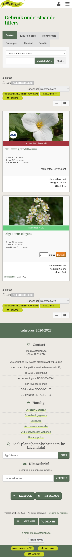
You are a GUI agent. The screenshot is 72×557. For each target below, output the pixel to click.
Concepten (12, 43)
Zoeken (10, 35)
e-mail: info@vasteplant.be (36, 532)
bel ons (49, 521)
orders (14, 98)
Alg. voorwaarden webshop (36, 431)
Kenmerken (49, 35)
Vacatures (36, 420)
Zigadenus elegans (18, 234)
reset (60, 60)
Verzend (61, 478)
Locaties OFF (50, 94)
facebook (24, 495)
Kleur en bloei (28, 35)
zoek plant (44, 60)
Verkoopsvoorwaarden (36, 426)
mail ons (28, 521)
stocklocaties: (10, 277)
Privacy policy (36, 437)
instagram (50, 495)
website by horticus (58, 513)
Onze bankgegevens (36, 415)
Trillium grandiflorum (21, 149)
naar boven (37, 540)
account (49, 548)
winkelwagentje (20, 548)
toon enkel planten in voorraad (21, 94)
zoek (64, 455)
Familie (43, 43)
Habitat (28, 43)
